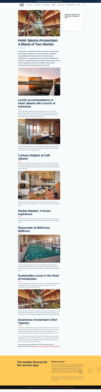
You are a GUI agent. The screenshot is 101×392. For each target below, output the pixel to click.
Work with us (55, 387)
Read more (59, 1)
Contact (44, 387)
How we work (49, 387)
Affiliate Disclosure (67, 387)
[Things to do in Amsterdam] (21, 5)
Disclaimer (60, 387)
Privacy (72, 387)
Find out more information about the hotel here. (47, 346)
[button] (83, 5)
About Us (40, 387)
